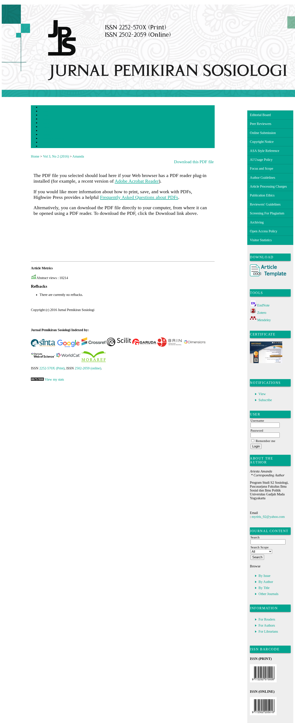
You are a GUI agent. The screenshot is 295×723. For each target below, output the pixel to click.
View (262, 394)
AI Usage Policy (261, 159)
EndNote (263, 305)
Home (45, 107)
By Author (266, 582)
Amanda (78, 156)
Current (46, 127)
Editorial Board (260, 115)
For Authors (267, 625)
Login (45, 115)
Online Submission (263, 133)
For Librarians (268, 631)
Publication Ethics (262, 195)
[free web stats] (37, 379)
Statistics (47, 135)
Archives (47, 131)
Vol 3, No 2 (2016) (56, 156)
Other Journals (268, 594)
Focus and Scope (261, 168)
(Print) (52, 368)
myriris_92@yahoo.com (268, 517)
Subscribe (265, 400)
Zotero (261, 312)
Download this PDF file (194, 162)
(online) (88, 368)
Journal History (50, 142)
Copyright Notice (262, 142)
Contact (46, 146)
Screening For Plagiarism (267, 213)
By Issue (264, 576)
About (46, 111)
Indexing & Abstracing (54, 138)
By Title (264, 588)
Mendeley (264, 320)
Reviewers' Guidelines (265, 204)
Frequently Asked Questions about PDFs (139, 197)
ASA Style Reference (264, 151)
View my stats (54, 379)
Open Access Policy (263, 231)
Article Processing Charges (268, 186)
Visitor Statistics (261, 240)
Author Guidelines (262, 177)
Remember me (265, 441)
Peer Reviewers (260, 124)
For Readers (267, 619)
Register (47, 119)
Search (46, 123)
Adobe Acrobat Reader (137, 181)
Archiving (257, 222)
